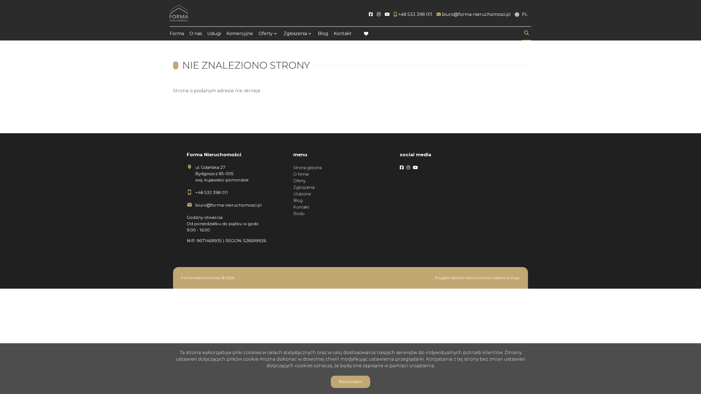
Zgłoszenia (304, 187)
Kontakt (343, 33)
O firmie (301, 174)
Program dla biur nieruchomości (464, 278)
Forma (177, 33)
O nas (195, 33)
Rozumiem (350, 381)
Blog (323, 33)
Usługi (214, 33)
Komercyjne (239, 33)
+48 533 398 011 (211, 192)
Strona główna (307, 167)
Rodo (298, 213)
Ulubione (302, 194)
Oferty (265, 33)
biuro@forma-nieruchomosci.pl (228, 205)
